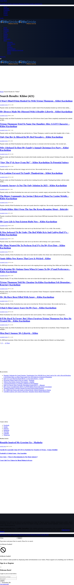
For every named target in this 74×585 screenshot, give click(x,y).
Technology (7, 39)
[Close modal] (0, 546)
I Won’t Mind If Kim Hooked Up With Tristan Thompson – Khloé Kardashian (36, 101)
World (9, 52)
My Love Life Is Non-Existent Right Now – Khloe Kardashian (28, 221)
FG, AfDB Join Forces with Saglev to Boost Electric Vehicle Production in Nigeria (27, 390)
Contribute (7, 10)
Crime (5, 32)
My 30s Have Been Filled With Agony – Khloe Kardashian (27, 297)
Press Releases (11, 49)
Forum (5, 13)
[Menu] (0, 58)
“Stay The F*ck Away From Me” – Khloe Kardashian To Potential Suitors (34, 162)
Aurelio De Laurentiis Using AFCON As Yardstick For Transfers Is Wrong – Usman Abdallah (28, 450)
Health (9, 45)
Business (6, 29)
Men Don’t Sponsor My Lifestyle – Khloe (19, 333)
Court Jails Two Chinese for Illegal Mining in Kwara (16, 460)
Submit (19, 538)
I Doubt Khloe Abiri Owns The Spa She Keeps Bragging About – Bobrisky (34, 209)
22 (5, 343)
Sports (5, 37)
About (5, 7)
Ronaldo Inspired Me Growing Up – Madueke (21, 442)
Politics (6, 36)
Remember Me (6, 582)
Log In (2, 580)
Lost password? (4, 584)
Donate (6, 12)
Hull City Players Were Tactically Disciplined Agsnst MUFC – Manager (24, 385)
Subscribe (3, 56)
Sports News (3, 446)
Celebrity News (4, 104)
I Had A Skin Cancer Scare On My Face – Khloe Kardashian (28, 308)
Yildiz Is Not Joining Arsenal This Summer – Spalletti (19, 382)
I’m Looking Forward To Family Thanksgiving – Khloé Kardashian (31, 173)
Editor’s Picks (11, 44)
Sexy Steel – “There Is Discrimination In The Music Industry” (19, 457)
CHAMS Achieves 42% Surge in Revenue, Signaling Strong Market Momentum (27, 391)
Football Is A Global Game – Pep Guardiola (13, 453)
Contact (6, 15)
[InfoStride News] (18, 24)
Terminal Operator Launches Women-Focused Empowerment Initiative (24, 388)
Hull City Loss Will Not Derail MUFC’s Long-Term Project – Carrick (23, 378)
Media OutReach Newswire (15, 50)
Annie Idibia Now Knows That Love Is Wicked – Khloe (25, 258)
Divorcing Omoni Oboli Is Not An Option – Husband (19, 380)
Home (5, 27)
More (5, 40)
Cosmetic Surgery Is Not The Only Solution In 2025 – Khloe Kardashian (33, 185)
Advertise (6, 8)
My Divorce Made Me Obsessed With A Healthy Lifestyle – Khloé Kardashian (36, 111)
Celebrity (6, 31)
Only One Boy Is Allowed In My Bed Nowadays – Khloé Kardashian (31, 137)
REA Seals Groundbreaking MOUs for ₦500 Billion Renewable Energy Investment (28, 387)
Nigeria (6, 34)
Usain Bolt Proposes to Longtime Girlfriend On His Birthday (21, 383)
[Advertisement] (37, 78)
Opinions (9, 47)
